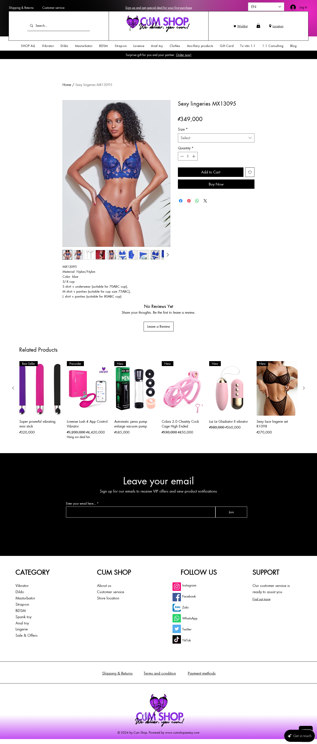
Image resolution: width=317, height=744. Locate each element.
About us (104, 585)
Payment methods (202, 673)
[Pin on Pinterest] (188, 200)
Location (278, 26)
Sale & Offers (27, 635)
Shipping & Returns (21, 7)
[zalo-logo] (177, 608)
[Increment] (194, 156)
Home (67, 84)
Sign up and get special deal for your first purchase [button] (158, 7)
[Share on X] (205, 200)
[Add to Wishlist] (250, 172)
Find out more (261, 599)
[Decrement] (182, 156)
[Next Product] (303, 388)
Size (183, 129)
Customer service (53, 7)
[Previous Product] (13, 388)
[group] (158, 400)
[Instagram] (177, 586)
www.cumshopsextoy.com (182, 732)
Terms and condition (160, 673)
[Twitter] (177, 629)
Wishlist (242, 26)
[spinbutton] (188, 156)
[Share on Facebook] (180, 200)
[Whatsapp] (177, 618)
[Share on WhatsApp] (197, 200)
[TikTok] (177, 639)
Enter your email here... (81, 503)
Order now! (183, 55)
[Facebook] (177, 597)
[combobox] (216, 137)
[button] (258, 25)
